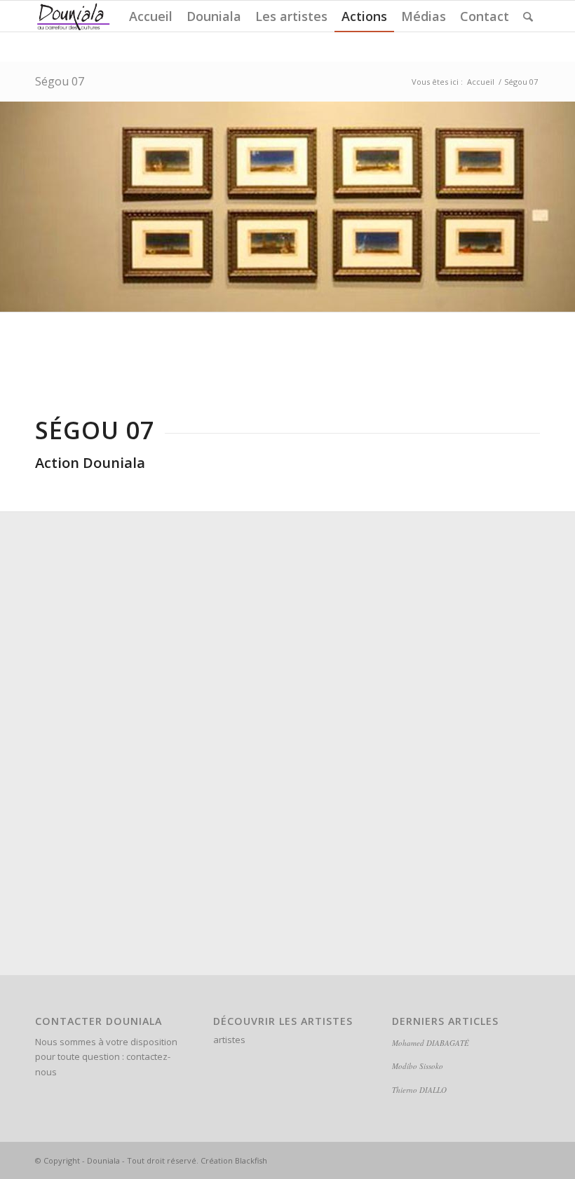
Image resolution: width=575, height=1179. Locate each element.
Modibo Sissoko (417, 1066)
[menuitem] (151, 16)
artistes (229, 1039)
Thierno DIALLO (419, 1089)
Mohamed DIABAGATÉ (430, 1042)
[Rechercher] (528, 16)
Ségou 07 (59, 81)
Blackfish (251, 1160)
